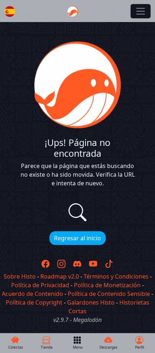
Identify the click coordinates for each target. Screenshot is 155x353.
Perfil (139, 347)
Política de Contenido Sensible (109, 294)
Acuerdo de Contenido (32, 294)
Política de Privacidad (40, 285)
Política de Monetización (107, 285)
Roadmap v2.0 (59, 276)
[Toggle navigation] (140, 11)
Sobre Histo (20, 276)
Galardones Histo (91, 302)
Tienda (47, 347)
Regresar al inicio (77, 238)
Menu (78, 347)
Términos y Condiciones (116, 276)
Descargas (108, 347)
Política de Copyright (34, 302)
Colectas (15, 347)
